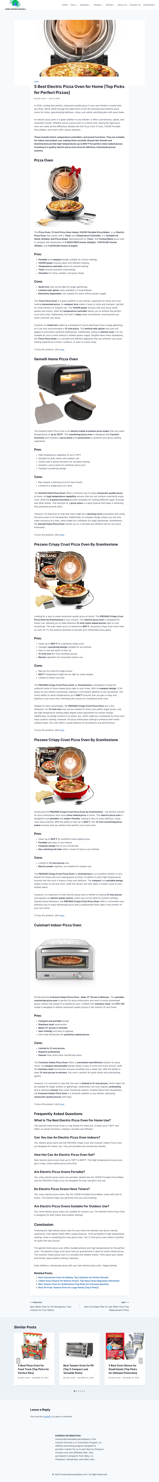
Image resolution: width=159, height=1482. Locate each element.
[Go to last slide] (18, 1361)
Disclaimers (149, 5)
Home (65, 5)
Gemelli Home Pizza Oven (56, 359)
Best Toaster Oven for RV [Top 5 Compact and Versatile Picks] (78, 1369)
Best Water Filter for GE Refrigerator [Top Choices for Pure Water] (50, 1306)
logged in (48, 1416)
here (62, 349)
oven (36, 82)
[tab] (74, 1391)
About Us (122, 5)
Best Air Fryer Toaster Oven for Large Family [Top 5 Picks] (68, 1287)
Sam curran (41, 98)
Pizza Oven (43, 160)
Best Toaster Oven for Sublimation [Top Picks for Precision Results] (73, 1284)
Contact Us (135, 5)
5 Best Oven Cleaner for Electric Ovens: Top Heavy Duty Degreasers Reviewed (78, 1281)
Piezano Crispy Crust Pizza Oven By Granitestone (76, 544)
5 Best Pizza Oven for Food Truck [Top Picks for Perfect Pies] (33, 1369)
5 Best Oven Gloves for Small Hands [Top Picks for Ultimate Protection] (123, 1369)
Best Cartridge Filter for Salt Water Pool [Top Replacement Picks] (106, 1306)
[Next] (141, 1361)
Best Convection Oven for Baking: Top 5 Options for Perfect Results (73, 1277)
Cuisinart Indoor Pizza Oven (57, 925)
